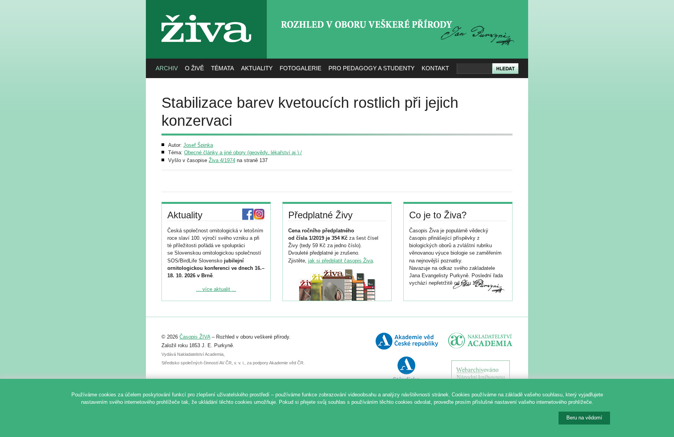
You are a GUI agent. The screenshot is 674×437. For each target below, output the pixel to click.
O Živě (194, 68)
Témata (222, 68)
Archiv (167, 68)
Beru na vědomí (584, 418)
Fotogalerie (300, 68)
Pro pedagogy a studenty (371, 68)
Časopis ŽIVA (194, 337)
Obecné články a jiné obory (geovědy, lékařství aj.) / (243, 152)
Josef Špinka (198, 145)
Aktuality (257, 68)
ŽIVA (206, 12)
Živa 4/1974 (222, 160)
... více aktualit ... (216, 289)
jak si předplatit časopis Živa (340, 261)
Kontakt (435, 68)
